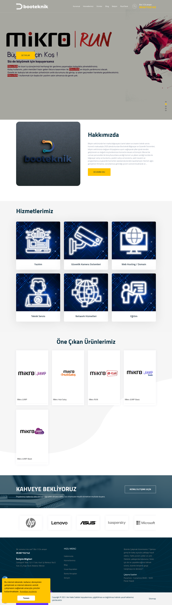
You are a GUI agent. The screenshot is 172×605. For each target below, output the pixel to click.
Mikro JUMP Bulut (24, 458)
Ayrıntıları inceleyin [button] (28, 592)
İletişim (114, 6)
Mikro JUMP (22, 399)
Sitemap (152, 598)
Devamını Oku (99, 172)
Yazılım (38, 264)
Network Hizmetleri (86, 316)
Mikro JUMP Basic (132, 399)
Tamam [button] (26, 598)
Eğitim (133, 316)
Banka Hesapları (70, 573)
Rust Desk (124, 6)
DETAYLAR (25, 55)
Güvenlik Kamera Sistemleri (86, 264)
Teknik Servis (38, 316)
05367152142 (147, 7)
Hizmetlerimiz (88, 6)
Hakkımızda (68, 556)
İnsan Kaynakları (70, 569)
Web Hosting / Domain (134, 264)
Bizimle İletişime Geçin (140, 489)
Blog (107, 6)
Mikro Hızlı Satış (59, 399)
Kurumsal (76, 6)
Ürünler (99, 6)
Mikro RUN (93, 399)
